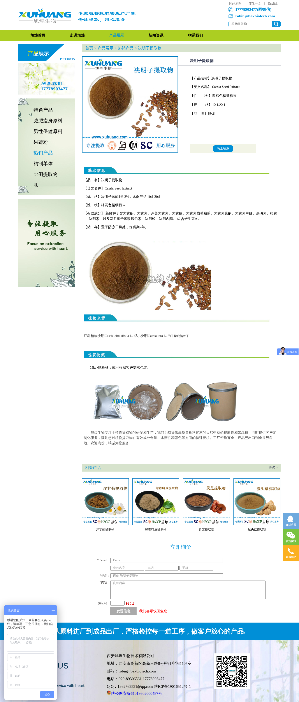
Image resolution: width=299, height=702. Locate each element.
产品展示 (116, 35)
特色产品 (43, 110)
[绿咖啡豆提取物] (155, 524)
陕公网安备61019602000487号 (136, 693)
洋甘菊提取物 (105, 529)
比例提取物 (45, 174)
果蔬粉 (40, 142)
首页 (89, 48)
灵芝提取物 (206, 529)
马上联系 (223, 148)
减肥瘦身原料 (47, 120)
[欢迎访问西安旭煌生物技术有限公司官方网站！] (78, 29)
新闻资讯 (156, 35)
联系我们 (195, 35)
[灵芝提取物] (206, 524)
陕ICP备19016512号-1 (172, 686)
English (273, 3)
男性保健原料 (47, 131)
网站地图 (235, 3)
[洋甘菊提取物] (105, 524)
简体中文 (255, 3)
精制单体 (43, 163)
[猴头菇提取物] (256, 524)
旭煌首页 (37, 35)
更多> (273, 467)
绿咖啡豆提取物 (156, 529)
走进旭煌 (77, 35)
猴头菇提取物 (257, 529)
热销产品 (43, 153)
